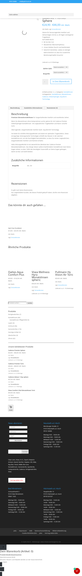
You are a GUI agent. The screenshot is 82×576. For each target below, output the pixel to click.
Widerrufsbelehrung (59, 531)
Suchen (30, 303)
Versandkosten (56, 29)
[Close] (3, 547)
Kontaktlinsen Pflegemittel (18, 320)
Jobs (15, 531)
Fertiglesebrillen (13, 314)
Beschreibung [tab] (15, 108)
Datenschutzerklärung (42, 531)
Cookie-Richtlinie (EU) (29, 533)
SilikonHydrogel (54, 97)
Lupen (10, 323)
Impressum (23, 531)
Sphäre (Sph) (47, 68)
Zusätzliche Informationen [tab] (33, 108)
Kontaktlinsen (68, 92)
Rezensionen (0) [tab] (52, 108)
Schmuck (11, 326)
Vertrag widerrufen (51, 533)
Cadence (45, 97)
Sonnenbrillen (13, 329)
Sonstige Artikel (13, 332)
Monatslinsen (66, 94)
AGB (30, 531)
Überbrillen (12, 335)
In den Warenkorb (61, 81)
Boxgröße (46, 74)
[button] (16, 480)
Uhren (10, 338)
